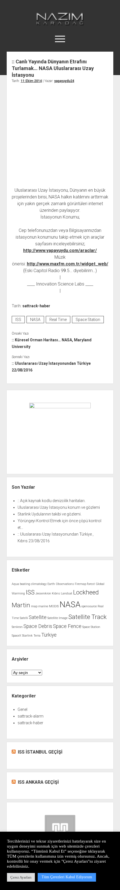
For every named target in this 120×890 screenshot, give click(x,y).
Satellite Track (87, 616)
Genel (22, 709)
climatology (39, 584)
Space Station (88, 319)
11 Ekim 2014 (31, 81)
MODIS (54, 606)
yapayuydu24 (64, 81)
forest (91, 584)
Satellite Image (57, 618)
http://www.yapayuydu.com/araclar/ (60, 250)
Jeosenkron (43, 593)
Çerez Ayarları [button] (21, 877)
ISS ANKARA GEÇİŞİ (38, 782)
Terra (36, 635)
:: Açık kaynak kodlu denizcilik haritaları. (51, 500)
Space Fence (67, 626)
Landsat (66, 593)
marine (43, 606)
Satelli (24, 618)
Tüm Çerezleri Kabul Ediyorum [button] (67, 877)
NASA (35, 319)
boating (25, 584)
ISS (18, 319)
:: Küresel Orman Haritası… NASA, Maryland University (52, 343)
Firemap (80, 584)
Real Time (58, 319)
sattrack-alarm (31, 716)
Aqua (15, 584)
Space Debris (37, 626)
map (34, 606)
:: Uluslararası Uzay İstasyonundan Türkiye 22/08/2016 (51, 366)
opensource (89, 606)
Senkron (17, 627)
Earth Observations (60, 584)
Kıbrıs (56, 593)
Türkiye (49, 635)
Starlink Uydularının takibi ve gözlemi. (49, 514)
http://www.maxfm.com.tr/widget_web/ (67, 264)
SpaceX (16, 635)
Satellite (38, 617)
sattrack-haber (36, 306)
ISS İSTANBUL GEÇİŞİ (40, 752)
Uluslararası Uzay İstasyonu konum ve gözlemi (59, 507)
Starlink (27, 635)
